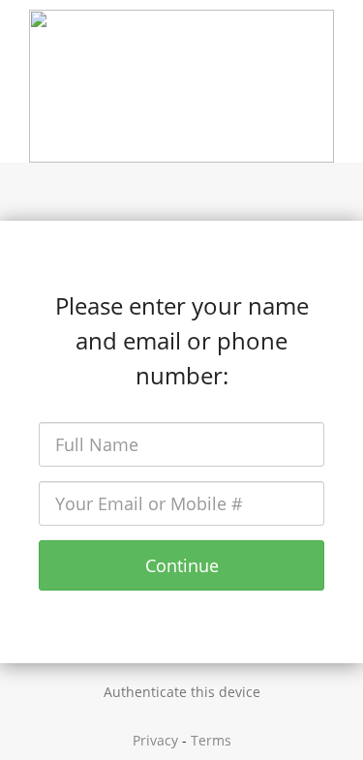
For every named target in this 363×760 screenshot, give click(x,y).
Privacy (155, 740)
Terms (211, 740)
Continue (182, 565)
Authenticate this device (182, 692)
